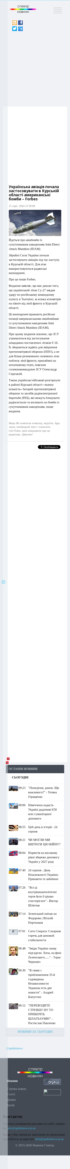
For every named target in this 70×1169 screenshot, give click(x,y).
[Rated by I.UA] (52, 1092)
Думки (11, 1099)
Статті (11, 1094)
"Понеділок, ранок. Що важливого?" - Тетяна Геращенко (43, 792)
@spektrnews (14, 1048)
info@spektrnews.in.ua (49, 1139)
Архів (11, 1105)
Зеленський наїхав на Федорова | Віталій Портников (42, 918)
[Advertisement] (35, 68)
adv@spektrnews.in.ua (22, 1128)
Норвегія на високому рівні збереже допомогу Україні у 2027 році (44, 857)
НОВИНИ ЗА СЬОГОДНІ (35, 1031)
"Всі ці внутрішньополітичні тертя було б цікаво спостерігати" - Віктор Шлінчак (43, 896)
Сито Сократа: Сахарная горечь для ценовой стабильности (44, 935)
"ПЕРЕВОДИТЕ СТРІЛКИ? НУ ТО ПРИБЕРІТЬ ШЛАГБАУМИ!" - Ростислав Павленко (41, 1014)
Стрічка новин (16, 1088)
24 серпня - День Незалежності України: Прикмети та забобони (43, 875)
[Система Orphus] (52, 1081)
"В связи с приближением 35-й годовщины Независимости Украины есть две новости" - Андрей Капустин (41, 984)
